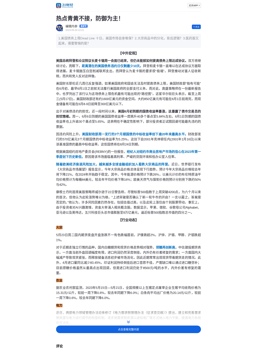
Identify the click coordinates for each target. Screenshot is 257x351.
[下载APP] (194, 5)
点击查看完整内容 (128, 329)
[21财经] (64, 5)
